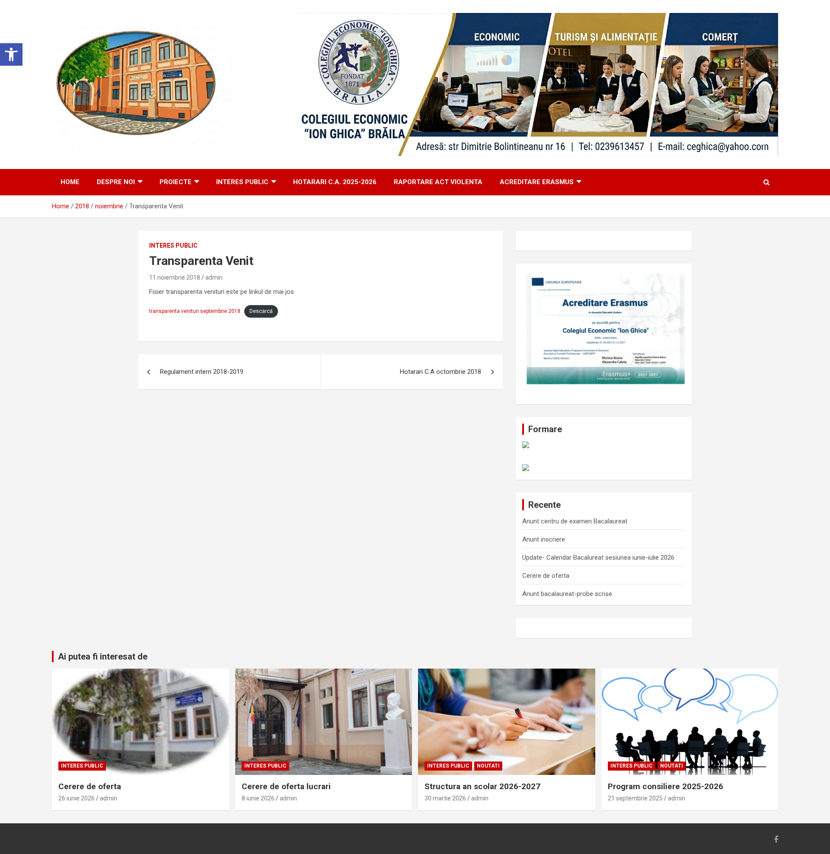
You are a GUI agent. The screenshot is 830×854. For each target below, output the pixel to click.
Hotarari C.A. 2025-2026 (335, 182)
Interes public (242, 182)
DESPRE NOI (116, 182)
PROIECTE (176, 182)
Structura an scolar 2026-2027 (482, 786)
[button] (11, 54)
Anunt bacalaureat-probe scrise (567, 594)
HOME (70, 182)
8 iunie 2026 (258, 798)
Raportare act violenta (438, 182)
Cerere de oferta (545, 576)
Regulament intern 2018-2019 (201, 372)
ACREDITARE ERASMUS (537, 182)
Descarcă (261, 311)
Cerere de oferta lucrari (286, 786)
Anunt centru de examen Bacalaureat (574, 521)
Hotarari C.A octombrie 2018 (440, 372)
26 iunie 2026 (76, 798)
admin (214, 277)
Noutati (488, 766)
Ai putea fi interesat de (102, 656)
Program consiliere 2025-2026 (665, 786)
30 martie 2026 (445, 798)
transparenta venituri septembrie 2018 (194, 311)
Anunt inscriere (543, 539)
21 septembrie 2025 (635, 798)
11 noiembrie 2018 (174, 277)
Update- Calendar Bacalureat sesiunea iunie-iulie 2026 (598, 557)
